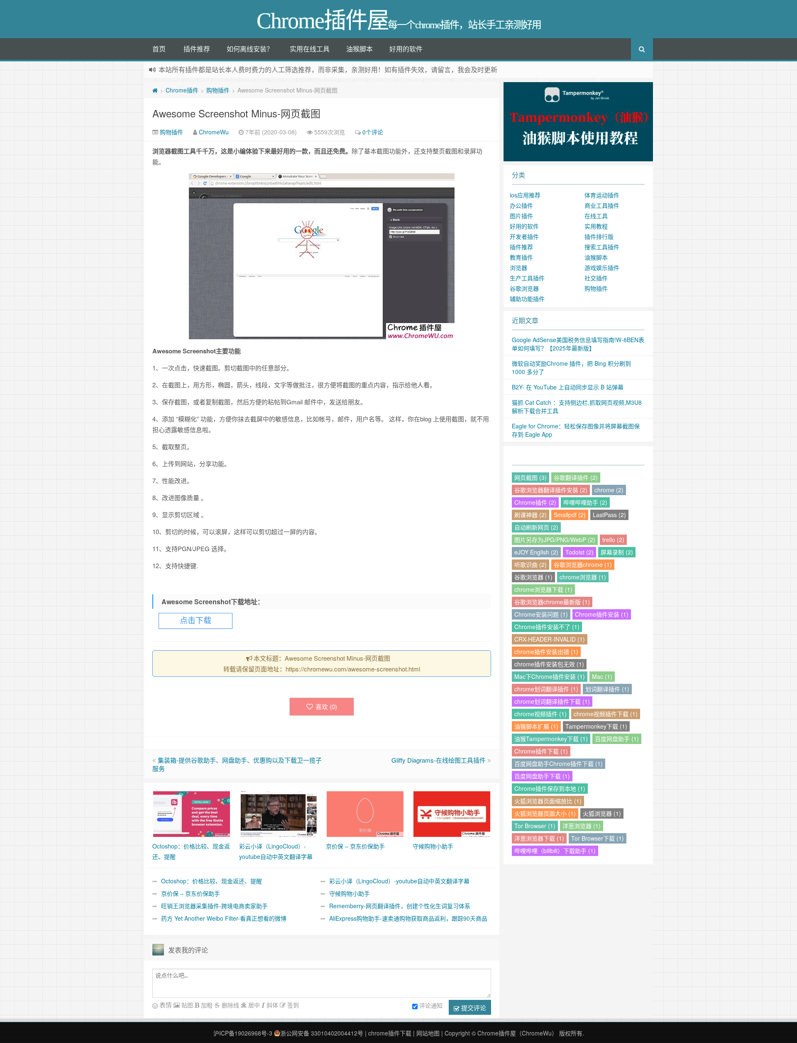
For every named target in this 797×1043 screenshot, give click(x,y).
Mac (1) (602, 676)
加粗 (206, 1005)
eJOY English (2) (536, 552)
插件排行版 (599, 236)
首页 (159, 48)
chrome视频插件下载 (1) (606, 714)
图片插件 (521, 216)
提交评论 (473, 1007)
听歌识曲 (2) (530, 564)
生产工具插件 (527, 278)
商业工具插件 (601, 205)
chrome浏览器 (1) (583, 577)
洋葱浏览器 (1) (581, 826)
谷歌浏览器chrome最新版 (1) (552, 602)
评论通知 (431, 1005)
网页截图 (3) (530, 477)
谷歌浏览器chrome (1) (583, 564)
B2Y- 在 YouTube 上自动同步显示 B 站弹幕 (567, 387)
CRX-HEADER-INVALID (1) (549, 639)
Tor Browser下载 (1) (597, 838)
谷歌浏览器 (524, 288)
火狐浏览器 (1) (602, 813)
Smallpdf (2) (570, 515)
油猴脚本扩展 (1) (536, 726)
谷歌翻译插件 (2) (576, 477)
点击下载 (195, 620)
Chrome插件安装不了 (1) (546, 626)
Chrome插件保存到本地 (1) (549, 788)
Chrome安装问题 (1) (541, 614)
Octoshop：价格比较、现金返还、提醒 (211, 881)
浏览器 (518, 267)
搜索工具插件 (601, 247)
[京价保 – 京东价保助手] (365, 813)
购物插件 (218, 90)
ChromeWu (214, 132)
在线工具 (596, 216)
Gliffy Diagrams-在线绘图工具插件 (438, 760)
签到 (292, 1005)
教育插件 (521, 257)
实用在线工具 (310, 48)
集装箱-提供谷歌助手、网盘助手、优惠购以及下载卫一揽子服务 (237, 764)
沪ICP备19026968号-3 (242, 1033)
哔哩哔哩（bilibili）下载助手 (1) (555, 850)
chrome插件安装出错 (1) (546, 651)
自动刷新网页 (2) (536, 527)
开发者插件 (524, 236)
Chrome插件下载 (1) (541, 751)
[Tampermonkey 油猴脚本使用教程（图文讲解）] (578, 121)
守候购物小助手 (349, 893)
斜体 (271, 1005)
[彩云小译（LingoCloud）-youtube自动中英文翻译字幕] (278, 813)
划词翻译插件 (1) (607, 689)
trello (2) (613, 539)
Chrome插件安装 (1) (601, 614)
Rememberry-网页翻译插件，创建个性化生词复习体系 (399, 906)
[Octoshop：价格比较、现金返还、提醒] (191, 813)
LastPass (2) (609, 515)
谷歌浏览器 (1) (533, 577)
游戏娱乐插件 (601, 267)
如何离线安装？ (250, 48)
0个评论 (372, 132)
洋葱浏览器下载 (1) (539, 838)
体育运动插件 (601, 195)
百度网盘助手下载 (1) (542, 776)
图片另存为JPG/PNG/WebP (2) (554, 539)
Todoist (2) (579, 552)
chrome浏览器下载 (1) (543, 589)
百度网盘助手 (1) (617, 738)
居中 (253, 1005)
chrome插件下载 (389, 1033)
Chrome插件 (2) (535, 502)
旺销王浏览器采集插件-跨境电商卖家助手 (214, 906)
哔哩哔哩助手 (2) (585, 502)
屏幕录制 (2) (617, 552)
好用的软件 (406, 48)
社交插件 (596, 278)
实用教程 (596, 226)
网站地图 (428, 1033)
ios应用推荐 (525, 195)
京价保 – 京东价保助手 (190, 893)
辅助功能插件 (527, 298)
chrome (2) (608, 490)
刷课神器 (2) (530, 515)
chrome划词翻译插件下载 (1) (552, 701)
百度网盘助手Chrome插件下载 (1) (558, 763)
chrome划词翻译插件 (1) (546, 689)
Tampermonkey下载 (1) (596, 726)
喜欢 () (326, 706)
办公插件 (521, 205)
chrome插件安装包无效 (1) (549, 664)
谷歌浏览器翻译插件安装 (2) (550, 490)
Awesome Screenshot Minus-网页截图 (236, 113)
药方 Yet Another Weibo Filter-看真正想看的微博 (223, 918)
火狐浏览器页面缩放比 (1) (548, 801)
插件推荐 (196, 48)
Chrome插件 (182, 90)
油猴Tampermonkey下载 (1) (551, 738)
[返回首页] (155, 90)
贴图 (186, 1005)
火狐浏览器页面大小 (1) (545, 813)
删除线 (229, 1005)
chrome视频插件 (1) (540, 714)
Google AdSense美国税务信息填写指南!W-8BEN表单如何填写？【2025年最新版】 (578, 344)
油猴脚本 (359, 48)
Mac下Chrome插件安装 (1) (549, 676)
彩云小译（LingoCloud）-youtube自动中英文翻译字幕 (399, 881)
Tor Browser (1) (534, 826)
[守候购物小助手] (451, 813)
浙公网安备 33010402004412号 (321, 1033)
